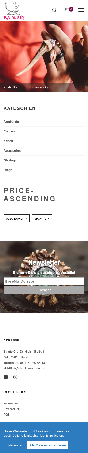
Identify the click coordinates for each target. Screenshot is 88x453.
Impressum (11, 403)
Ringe (8, 170)
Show (40, 218)
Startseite (10, 87)
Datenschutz (11, 409)
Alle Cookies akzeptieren (47, 445)
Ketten (8, 141)
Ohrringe (10, 160)
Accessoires (12, 150)
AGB (7, 414)
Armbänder (12, 121)
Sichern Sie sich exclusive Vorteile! (44, 272)
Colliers (9, 131)
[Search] (54, 10)
